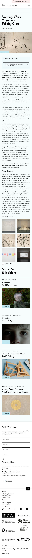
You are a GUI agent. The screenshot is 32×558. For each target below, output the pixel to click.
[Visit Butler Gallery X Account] (3, 509)
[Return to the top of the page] (28, 488)
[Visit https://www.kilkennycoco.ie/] (23, 515)
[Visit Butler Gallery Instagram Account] (9, 509)
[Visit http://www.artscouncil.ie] (8, 515)
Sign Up (5, 454)
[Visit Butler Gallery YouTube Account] (21, 509)
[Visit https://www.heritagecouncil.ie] (8, 539)
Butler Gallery (9, 5)
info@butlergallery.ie (6, 504)
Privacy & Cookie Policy (7, 546)
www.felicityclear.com (7, 216)
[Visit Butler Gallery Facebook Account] (14, 509)
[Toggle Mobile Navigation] (29, 5)
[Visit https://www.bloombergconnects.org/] (23, 539)
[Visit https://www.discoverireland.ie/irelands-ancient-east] (8, 530)
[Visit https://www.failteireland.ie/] (23, 521)
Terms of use (16, 546)
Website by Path (5, 553)
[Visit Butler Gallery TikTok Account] (27, 509)
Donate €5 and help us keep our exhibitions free (14, 64)
